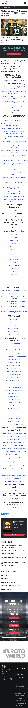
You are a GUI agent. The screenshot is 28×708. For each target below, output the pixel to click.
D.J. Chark (14, 256)
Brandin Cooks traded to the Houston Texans (14, 478)
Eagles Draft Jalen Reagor (14, 377)
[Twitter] (4, 679)
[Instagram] (11, 679)
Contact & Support (6, 669)
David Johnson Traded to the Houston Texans (14, 442)
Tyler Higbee (14, 243)
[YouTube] (7, 679)
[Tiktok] (9, 676)
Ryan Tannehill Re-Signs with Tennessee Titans (14, 451)
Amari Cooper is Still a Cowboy (14, 454)
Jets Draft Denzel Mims (14, 418)
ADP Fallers (15, 325)
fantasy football (10, 39)
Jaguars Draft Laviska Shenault (14, 405)
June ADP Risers (14, 322)
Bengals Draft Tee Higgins (14, 393)
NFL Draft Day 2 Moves (14, 421)
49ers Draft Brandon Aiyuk (14, 384)
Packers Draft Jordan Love (14, 387)
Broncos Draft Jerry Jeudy (14, 371)
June (11, 325)
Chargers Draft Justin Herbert (14, 365)
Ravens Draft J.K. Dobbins (14, 415)
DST (19, 227)
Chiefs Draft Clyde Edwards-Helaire (14, 390)
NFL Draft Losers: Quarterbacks (14, 346)
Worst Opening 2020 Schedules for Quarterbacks (14, 293)
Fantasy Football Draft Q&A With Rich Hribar (11, 545)
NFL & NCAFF (5, 578)
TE (17, 210)
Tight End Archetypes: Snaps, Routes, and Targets (14, 128)
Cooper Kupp (14, 271)
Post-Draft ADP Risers (14, 328)
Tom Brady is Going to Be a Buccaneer (14, 439)
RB (9, 80)
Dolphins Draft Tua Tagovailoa (14, 362)
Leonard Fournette (14, 265)
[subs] (15, 169)
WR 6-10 (20, 507)
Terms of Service (20, 674)
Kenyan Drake (14, 234)
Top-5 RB (8, 507)
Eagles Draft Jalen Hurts (14, 412)
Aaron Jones (14, 262)
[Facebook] (5, 676)
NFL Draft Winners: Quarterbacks (14, 343)
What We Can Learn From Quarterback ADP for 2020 (14, 160)
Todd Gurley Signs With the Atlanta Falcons (14, 469)
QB (7, 80)
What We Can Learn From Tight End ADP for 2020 (14, 172)
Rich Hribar (5, 17)
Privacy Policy (20, 671)
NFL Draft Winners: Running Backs (14, 350)
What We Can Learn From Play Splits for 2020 (14, 196)
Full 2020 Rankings (20, 80)
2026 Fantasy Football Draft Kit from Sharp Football (13, 557)
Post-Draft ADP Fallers (14, 331)
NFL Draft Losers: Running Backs (14, 353)
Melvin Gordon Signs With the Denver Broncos (14, 472)
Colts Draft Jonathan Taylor (14, 402)
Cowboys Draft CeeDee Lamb (14, 374)
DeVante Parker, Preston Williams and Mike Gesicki (14, 253)
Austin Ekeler (14, 237)
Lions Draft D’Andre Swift (14, 399)
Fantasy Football (16, 585)
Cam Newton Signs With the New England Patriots (14, 433)
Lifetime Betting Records (20, 668)
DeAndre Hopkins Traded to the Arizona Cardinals (14, 436)
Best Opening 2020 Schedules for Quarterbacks (14, 290)
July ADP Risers (14, 319)
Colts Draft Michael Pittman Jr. (14, 396)
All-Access (4, 575)
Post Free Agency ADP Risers (14, 334)
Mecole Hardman (14, 246)
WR (12, 80)
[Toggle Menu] (25, 3)
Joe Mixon (14, 281)
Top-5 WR (14, 507)
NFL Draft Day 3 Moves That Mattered (14, 424)
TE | (15, 80)
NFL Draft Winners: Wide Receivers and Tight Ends (14, 356)
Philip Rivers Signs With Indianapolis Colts (14, 465)
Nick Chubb (14, 250)
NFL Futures (5, 582)
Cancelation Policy (20, 677)
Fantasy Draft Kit (6, 585)
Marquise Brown (14, 240)
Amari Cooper (14, 268)
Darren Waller (14, 284)
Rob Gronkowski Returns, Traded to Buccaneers (14, 475)
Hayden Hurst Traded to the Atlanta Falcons (14, 445)
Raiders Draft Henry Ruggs (14, 368)
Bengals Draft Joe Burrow (14, 359)
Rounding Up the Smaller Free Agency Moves (14, 481)
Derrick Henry (14, 274)
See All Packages (6, 589)
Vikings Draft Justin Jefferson (14, 381)
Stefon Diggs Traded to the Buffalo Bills (14, 458)
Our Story (20, 665)
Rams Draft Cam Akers (14, 409)
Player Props (12, 582)
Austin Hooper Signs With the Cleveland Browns (14, 448)
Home (4, 80)
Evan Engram (14, 277)
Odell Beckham (14, 259)
